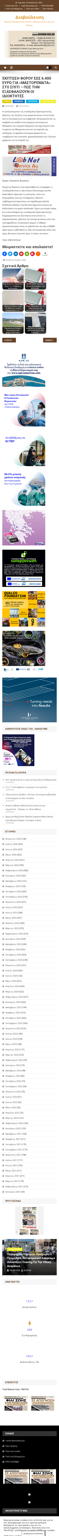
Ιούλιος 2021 (11, 1160)
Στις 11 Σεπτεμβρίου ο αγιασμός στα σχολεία (26, 787)
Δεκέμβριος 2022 (13, 1070)
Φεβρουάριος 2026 (14, 870)
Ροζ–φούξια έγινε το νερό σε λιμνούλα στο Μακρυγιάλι (31, 780)
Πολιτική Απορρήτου (14, 9)
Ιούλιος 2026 (11, 844)
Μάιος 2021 (10, 1171)
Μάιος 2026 (10, 855)
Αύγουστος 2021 (13, 1155)
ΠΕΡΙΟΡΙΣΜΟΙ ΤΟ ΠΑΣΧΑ (11, 340)
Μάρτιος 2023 (11, 1055)
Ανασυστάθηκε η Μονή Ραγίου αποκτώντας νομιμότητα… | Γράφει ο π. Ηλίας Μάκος (25, 807)
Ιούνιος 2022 (11, 1102)
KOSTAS (25, 1270)
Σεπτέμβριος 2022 (13, 1086)
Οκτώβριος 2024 (13, 955)
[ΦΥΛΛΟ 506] (35, 1232)
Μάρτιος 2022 (11, 1118)
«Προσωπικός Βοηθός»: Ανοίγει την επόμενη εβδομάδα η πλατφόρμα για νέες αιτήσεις (30, 796)
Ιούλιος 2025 (11, 907)
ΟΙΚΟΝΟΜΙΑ (32, 101)
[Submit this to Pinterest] (21, 254)
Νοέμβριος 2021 (12, 1139)
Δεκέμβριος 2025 (13, 881)
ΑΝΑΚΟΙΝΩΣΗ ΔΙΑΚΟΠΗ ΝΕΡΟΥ (51, 340)
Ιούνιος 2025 (11, 913)
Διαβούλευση (29, 17)
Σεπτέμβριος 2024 (13, 960)
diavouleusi (24, 106)
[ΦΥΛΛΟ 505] (24, 1232)
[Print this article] (27, 254)
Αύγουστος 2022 (13, 1092)
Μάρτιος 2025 (11, 928)
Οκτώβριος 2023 (13, 1018)
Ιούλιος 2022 (11, 1097)
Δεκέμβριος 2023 (13, 1007)
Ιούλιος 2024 (11, 970)
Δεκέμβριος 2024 (13, 944)
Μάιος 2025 (10, 918)
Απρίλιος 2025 (12, 923)
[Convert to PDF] (32, 254)
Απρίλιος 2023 (12, 1050)
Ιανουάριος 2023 (13, 1065)
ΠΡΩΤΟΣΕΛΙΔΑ (47, 6)
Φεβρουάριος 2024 (14, 997)
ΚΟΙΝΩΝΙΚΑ (18, 101)
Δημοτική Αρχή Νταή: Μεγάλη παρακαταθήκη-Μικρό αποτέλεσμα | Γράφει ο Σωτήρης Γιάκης (29, 818)
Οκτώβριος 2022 (13, 1081)
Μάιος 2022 (10, 1107)
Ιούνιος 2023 (11, 1039)
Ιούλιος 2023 (11, 1034)
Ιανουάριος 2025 (13, 939)
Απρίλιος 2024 (12, 986)
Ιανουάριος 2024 (13, 1002)
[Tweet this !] (10, 254)
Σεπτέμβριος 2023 (13, 1023)
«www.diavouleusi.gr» (29, 6)
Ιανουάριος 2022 (13, 1128)
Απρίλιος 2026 (12, 860)
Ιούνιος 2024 (11, 976)
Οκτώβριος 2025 (13, 891)
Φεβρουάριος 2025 (14, 934)
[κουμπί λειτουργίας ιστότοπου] (49, 67)
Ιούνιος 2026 (11, 849)
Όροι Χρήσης (48, 9)
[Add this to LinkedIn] (15, 254)
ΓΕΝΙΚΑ (7, 101)
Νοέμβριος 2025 (12, 886)
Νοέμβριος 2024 (12, 949)
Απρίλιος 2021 (12, 1176)
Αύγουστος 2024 (13, 965)
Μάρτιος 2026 (11, 865)
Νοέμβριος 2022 (12, 1076)
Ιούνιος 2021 (11, 1165)
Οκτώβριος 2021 (13, 1144)
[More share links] (38, 254)
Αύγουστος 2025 (13, 902)
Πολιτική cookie (32, 9)
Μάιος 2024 (10, 981)
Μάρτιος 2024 (11, 992)
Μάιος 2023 (10, 1044)
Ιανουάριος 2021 (13, 1192)
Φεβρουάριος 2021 (14, 1186)
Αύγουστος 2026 (13, 839)
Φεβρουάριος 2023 (14, 1060)
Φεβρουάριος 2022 (14, 1123)
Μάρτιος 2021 (11, 1181)
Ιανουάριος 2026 (13, 876)
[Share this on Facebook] (4, 254)
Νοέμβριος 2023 (12, 1013)
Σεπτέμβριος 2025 (13, 897)
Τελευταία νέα (12, 6)
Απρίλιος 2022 (12, 1113)
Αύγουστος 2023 (13, 1028)
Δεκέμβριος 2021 (13, 1134)
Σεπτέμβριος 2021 (13, 1149)
